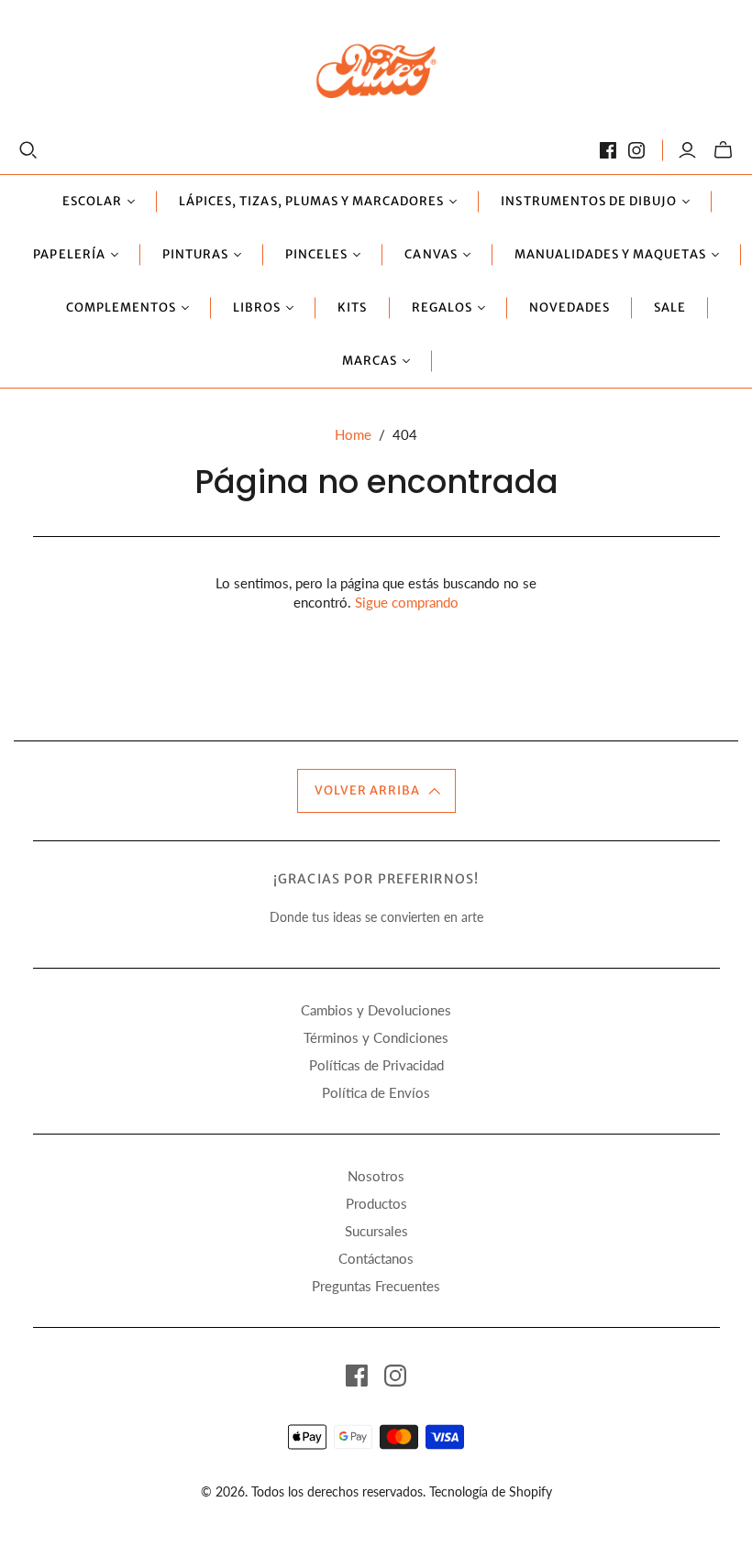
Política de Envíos (376, 1092)
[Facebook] (608, 150)
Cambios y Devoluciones (376, 1010)
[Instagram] (636, 150)
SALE (670, 307)
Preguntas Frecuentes (376, 1285)
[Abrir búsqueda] (28, 150)
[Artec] (376, 70)
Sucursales (376, 1231)
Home (353, 434)
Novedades (569, 307)
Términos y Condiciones (376, 1037)
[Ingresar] (687, 150)
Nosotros (376, 1176)
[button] (376, 791)
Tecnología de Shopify (490, 1491)
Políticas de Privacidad (376, 1065)
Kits (352, 307)
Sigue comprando (407, 602)
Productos (376, 1203)
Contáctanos (376, 1258)
